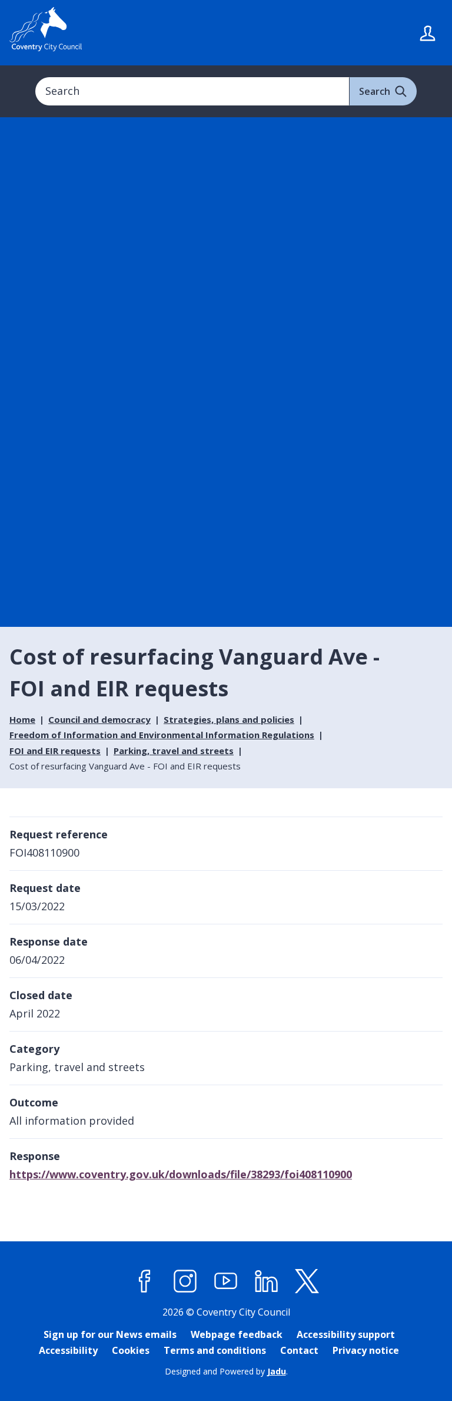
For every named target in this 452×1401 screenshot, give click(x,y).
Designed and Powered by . (226, 1371)
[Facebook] (144, 1281)
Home (22, 719)
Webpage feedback (236, 1334)
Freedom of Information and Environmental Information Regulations (161, 735)
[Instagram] (185, 1281)
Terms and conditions (215, 1350)
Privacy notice (366, 1350)
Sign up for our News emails (110, 1334)
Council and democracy (99, 719)
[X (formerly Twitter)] (307, 1281)
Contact (299, 1350)
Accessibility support (346, 1334)
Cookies (130, 1350)
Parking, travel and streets (174, 750)
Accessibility (68, 1350)
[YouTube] (226, 1281)
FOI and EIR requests (55, 750)
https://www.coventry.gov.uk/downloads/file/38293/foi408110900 (180, 1174)
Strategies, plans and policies (229, 719)
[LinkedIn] (266, 1281)
